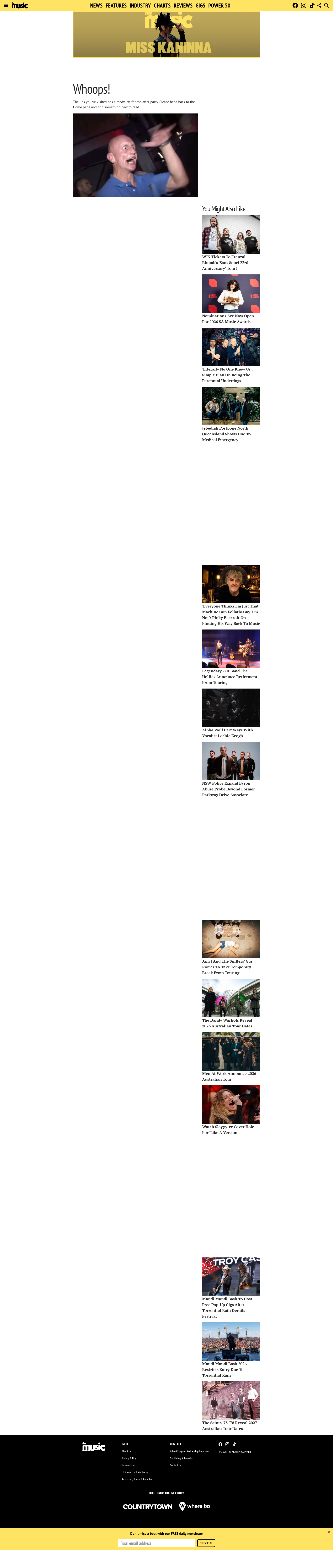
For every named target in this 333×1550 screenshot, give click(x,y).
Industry (140, 5)
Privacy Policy (129, 1458)
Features (116, 5)
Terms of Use (128, 1465)
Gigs (200, 5)
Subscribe (206, 1543)
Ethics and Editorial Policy (135, 1472)
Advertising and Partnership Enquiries (189, 1451)
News (96, 5)
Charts (162, 5)
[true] (329, 1532)
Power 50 (219, 5)
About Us (126, 1451)
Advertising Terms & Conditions (138, 1479)
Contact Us (175, 1465)
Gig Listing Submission (181, 1458)
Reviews (183, 5)
